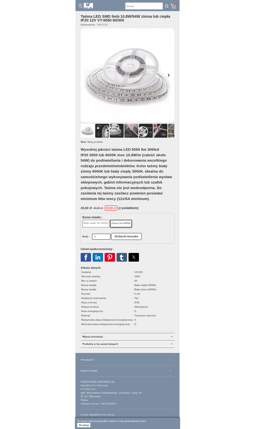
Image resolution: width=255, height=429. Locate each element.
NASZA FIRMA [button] (89, 370)
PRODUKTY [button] (87, 360)
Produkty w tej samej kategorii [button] (100, 344)
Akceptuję (84, 425)
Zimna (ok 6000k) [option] (121, 223)
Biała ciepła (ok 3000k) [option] (95, 223)
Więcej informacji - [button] (93, 336)
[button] (80, 6)
